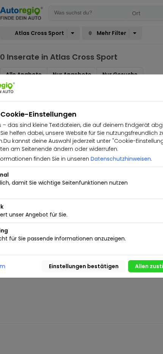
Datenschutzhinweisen (121, 159)
